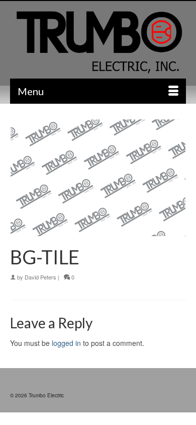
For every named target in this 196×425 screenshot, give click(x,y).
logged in (66, 343)
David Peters (40, 277)
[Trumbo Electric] (98, 43)
